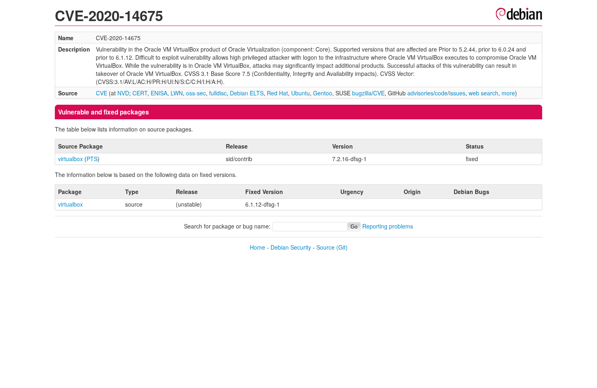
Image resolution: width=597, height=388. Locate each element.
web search (483, 93)
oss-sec (196, 93)
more (508, 93)
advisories (420, 93)
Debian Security (290, 247)
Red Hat (277, 93)
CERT (139, 93)
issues (457, 93)
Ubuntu (300, 93)
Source (325, 247)
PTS (92, 159)
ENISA (159, 93)
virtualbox (70, 159)
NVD (123, 93)
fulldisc (218, 93)
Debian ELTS (247, 93)
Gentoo (322, 93)
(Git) (342, 247)
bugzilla (362, 93)
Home (257, 247)
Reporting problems (387, 226)
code (441, 93)
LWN (177, 93)
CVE (101, 93)
